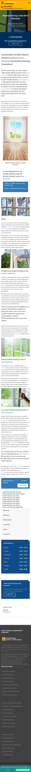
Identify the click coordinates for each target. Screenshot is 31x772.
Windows (6, 515)
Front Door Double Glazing (9, 716)
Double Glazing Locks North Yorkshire (13, 494)
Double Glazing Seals (8, 734)
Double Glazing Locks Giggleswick (12, 507)
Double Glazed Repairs (8, 678)
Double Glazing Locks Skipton (11, 498)
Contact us (6, 534)
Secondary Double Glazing (9, 688)
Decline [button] (8, 769)
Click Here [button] (26, 767)
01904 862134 (7, 6)
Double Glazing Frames (8, 726)
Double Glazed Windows (8, 671)
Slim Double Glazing (7, 751)
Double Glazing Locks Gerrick (11, 505)
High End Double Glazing (9, 723)
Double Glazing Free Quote (9, 695)
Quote (5, 529)
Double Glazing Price (7, 755)
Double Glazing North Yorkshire (11, 492)
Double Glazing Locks (8, 738)
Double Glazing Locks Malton (11, 499)
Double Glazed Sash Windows (10, 685)
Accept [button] (23, 769)
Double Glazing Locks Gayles (11, 503)
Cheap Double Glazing (8, 709)
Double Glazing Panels (8, 720)
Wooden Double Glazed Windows (11, 691)
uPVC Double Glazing (8, 741)
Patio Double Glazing (7, 713)
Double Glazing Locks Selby (10, 496)
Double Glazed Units (7, 681)
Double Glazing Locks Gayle (10, 501)
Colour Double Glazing (8, 748)
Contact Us (22, 485)
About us (6, 510)
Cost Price (6, 524)
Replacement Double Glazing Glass (11, 744)
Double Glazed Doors (8, 674)
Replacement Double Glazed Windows (12, 706)
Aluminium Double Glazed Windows (11, 703)
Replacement (7, 520)
